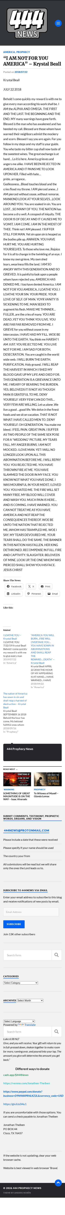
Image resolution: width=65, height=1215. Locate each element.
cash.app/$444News (15, 1074)
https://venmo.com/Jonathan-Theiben (26, 1083)
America (9, 52)
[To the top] (58, 1182)
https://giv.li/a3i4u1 (15, 1104)
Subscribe (14, 924)
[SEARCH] (56, 955)
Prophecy (23, 52)
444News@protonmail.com (26, 830)
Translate (30, 1024)
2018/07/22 (21, 71)
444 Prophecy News (20, 749)
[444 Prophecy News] (32, 23)
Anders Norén (22, 1193)
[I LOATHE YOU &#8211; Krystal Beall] (17, 649)
